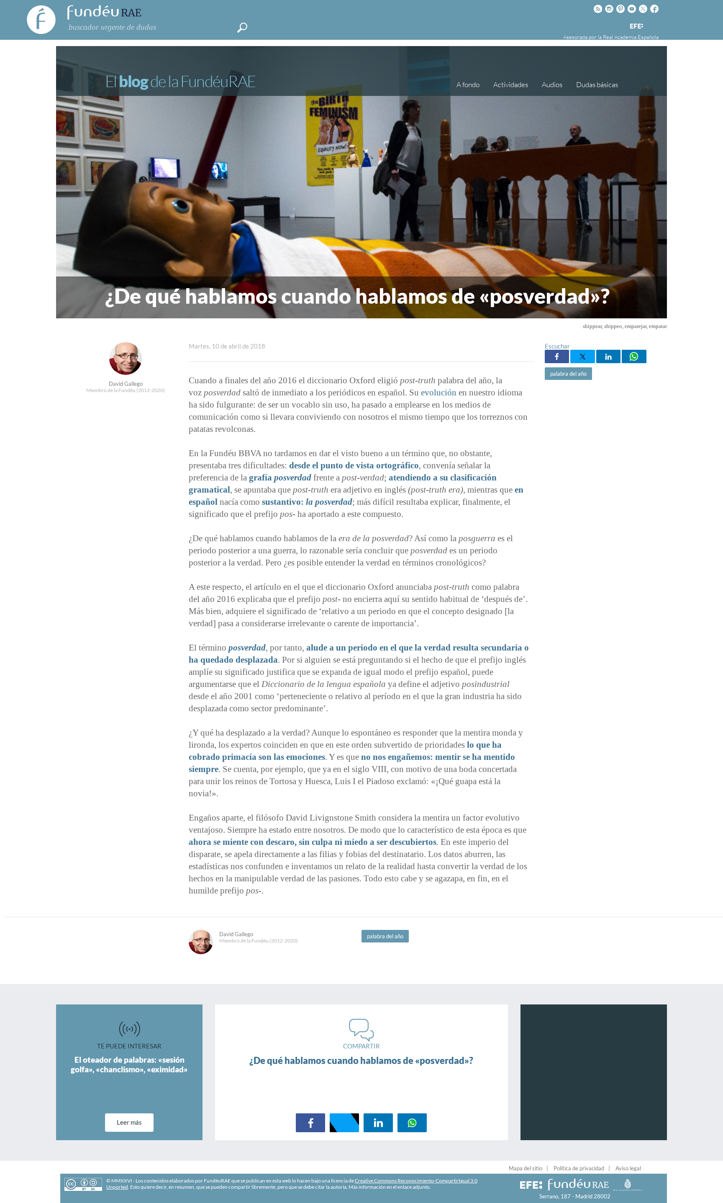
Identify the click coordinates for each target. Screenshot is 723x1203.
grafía (280, 477)
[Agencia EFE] (636, 26)
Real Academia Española (631, 37)
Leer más (129, 1122)
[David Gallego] (125, 372)
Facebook (557, 356)
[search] (242, 27)
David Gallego (126, 383)
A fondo (467, 84)
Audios (552, 84)
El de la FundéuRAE (180, 81)
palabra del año (568, 373)
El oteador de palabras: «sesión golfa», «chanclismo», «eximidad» (129, 1064)
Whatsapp (634, 356)
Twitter (582, 356)
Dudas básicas (597, 84)
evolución (438, 392)
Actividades (510, 84)
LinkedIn (608, 356)
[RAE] (653, 24)
